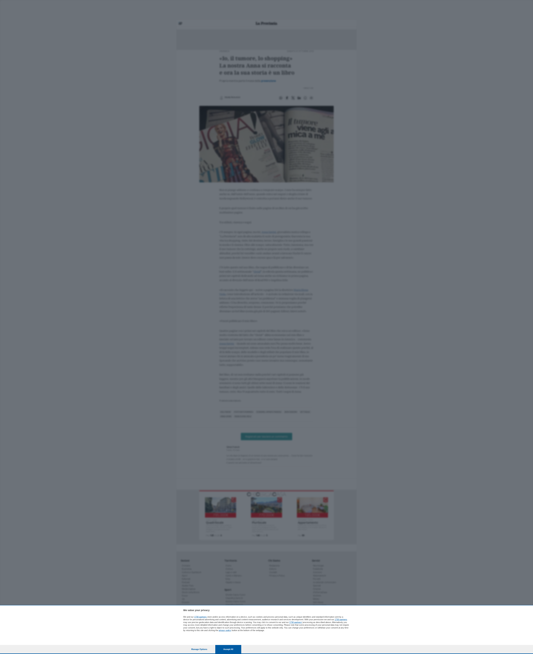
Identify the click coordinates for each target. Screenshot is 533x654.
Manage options (199, 649)
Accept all (228, 649)
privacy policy (225, 630)
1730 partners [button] (200, 617)
